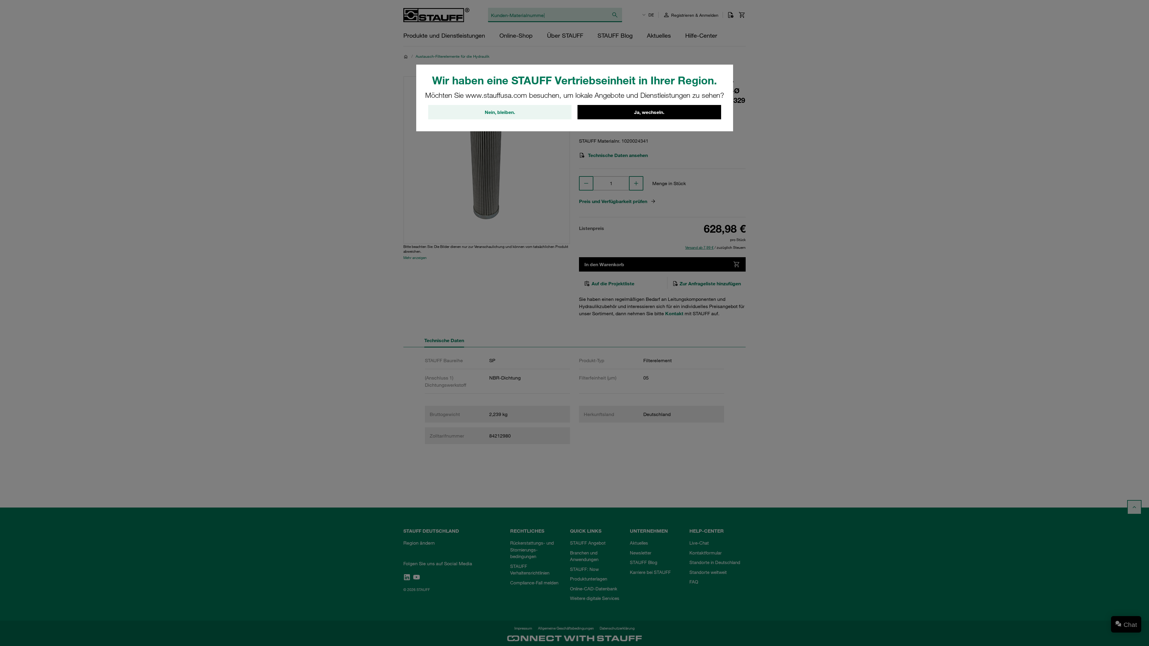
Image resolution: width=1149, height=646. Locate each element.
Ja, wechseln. (649, 112)
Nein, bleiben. (500, 112)
